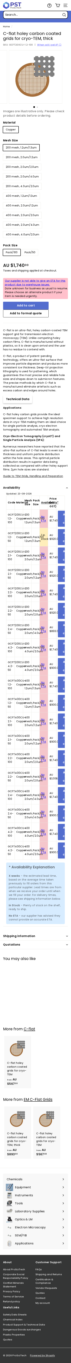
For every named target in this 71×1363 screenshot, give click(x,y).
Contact (40, 1298)
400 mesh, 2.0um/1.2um (22, 205)
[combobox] (35, 15)
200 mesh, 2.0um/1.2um (22, 157)
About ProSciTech (14, 1269)
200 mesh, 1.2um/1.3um (21, 147)
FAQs (39, 1269)
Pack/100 (12, 252)
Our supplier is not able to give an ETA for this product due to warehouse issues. (35, 282)
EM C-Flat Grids (38, 1099)
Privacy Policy (11, 1291)
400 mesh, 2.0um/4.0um (22, 225)
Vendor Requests (46, 1288)
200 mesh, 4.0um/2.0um (22, 186)
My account (43, 1303)
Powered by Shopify (42, 1355)
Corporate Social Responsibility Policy (15, 1276)
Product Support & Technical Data (24, 1324)
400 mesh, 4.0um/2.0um (22, 234)
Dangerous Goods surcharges (22, 1329)
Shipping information (19, 936)
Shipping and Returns (49, 1274)
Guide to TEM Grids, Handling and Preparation (33, 476)
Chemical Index (12, 1319)
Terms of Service (13, 1296)
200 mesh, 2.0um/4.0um (22, 176)
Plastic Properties (14, 1334)
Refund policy (11, 1301)
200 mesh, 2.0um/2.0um (22, 167)
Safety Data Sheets (15, 1314)
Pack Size (10, 245)
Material (9, 122)
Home (6, 26)
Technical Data (17, 399)
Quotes (40, 1293)
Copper (11, 129)
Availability (11, 488)
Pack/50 (30, 252)
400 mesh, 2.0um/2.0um (22, 215)
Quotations (11, 945)
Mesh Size (10, 140)
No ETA (43, 518)
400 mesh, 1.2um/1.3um (21, 196)
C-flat (29, 1029)
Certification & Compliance (44, 1281)
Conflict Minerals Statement (13, 1284)
